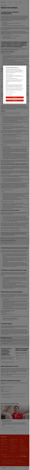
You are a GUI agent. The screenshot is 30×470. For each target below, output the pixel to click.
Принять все (15, 100)
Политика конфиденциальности (10, 91)
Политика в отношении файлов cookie (11, 92)
